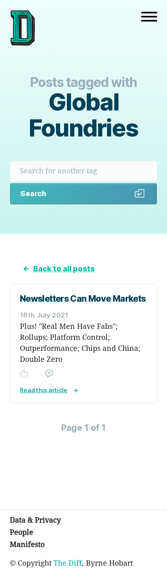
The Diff (68, 563)
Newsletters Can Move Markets (83, 299)
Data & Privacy (35, 519)
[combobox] (83, 171)
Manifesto (27, 544)
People (21, 532)
